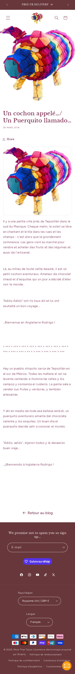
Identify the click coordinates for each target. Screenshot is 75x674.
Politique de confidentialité (24, 660)
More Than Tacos (23, 649)
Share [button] (10, 139)
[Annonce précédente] (7, 5)
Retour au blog (40, 513)
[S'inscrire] (63, 547)
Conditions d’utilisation (57, 660)
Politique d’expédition (29, 666)
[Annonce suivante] (68, 5)
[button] (8, 17)
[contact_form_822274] (66, 665)
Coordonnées (53, 666)
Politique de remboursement (46, 654)
